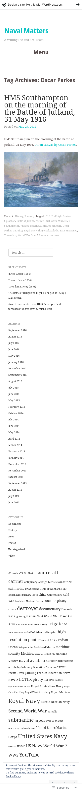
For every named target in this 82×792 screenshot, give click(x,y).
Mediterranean (33, 653)
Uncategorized (16, 549)
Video (11, 555)
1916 (47, 216)
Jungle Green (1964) (19, 274)
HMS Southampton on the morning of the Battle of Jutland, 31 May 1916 (39, 108)
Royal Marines (60, 692)
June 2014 (14, 426)
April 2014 (14, 438)
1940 (37, 573)
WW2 (13, 755)
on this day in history (20, 667)
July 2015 (13, 387)
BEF (64, 588)
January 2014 (16, 458)
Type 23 (50, 720)
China (42, 594)
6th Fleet (28, 573)
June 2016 (14, 349)
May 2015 (14, 400)
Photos (28, 216)
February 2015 (16, 406)
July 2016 (13, 343)
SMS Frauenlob (68, 230)
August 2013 (15, 489)
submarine (21, 720)
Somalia (52, 711)
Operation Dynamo (44, 667)
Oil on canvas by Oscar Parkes (55, 144)
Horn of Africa (48, 640)
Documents (14, 523)
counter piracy (55, 601)
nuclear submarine (59, 660)
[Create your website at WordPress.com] (41, 4)
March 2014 (15, 445)
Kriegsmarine (26, 647)
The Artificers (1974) (20, 280)
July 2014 (13, 419)
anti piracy (30, 581)
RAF (46, 680)
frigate (55, 623)
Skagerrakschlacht (48, 230)
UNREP (12, 746)
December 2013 (17, 464)
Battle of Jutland (25, 221)
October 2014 (15, 413)
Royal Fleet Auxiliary (37, 692)
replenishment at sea (19, 686)
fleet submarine (24, 624)
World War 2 (55, 746)
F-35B (32, 616)
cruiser (40, 221)
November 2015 (17, 368)
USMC (21, 746)
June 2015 (14, 394)
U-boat (59, 720)
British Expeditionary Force (23, 594)
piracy (38, 680)
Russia (45, 702)
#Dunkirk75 (15, 573)
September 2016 (17, 330)
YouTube (29, 755)
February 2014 (16, 451)
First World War (54, 221)
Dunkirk (66, 609)
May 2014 (14, 432)
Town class (10, 235)
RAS (51, 680)
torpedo (39, 720)
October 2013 (15, 477)
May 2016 (14, 355)
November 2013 (17, 470)
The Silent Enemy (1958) (22, 286)
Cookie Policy (13, 776)
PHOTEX (24, 679)
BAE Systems (32, 589)
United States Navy (42, 736)
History (19, 216)
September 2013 (17, 483)
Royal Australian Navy (47, 686)
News (11, 536)
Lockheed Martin (44, 647)
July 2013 (13, 496)
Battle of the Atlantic (51, 588)
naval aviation (32, 660)
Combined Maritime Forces (29, 601)
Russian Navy (60, 701)
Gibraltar (21, 632)
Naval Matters (26, 31)
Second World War (27, 710)
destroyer (27, 608)
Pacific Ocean (16, 673)
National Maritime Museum (46, 225)
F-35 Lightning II (18, 616)
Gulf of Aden (34, 632)
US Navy (34, 745)
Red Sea (59, 680)
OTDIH (61, 667)
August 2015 (15, 381)
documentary (50, 609)
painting (18, 230)
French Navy (40, 624)
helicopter (50, 632)
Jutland (25, 225)
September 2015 (17, 375)
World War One (26, 235)
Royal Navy (30, 230)
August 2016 (15, 336)
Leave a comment (49, 235)
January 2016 (16, 362)
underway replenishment (21, 728)
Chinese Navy (54, 594)
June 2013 (14, 502)
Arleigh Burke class (50, 581)
